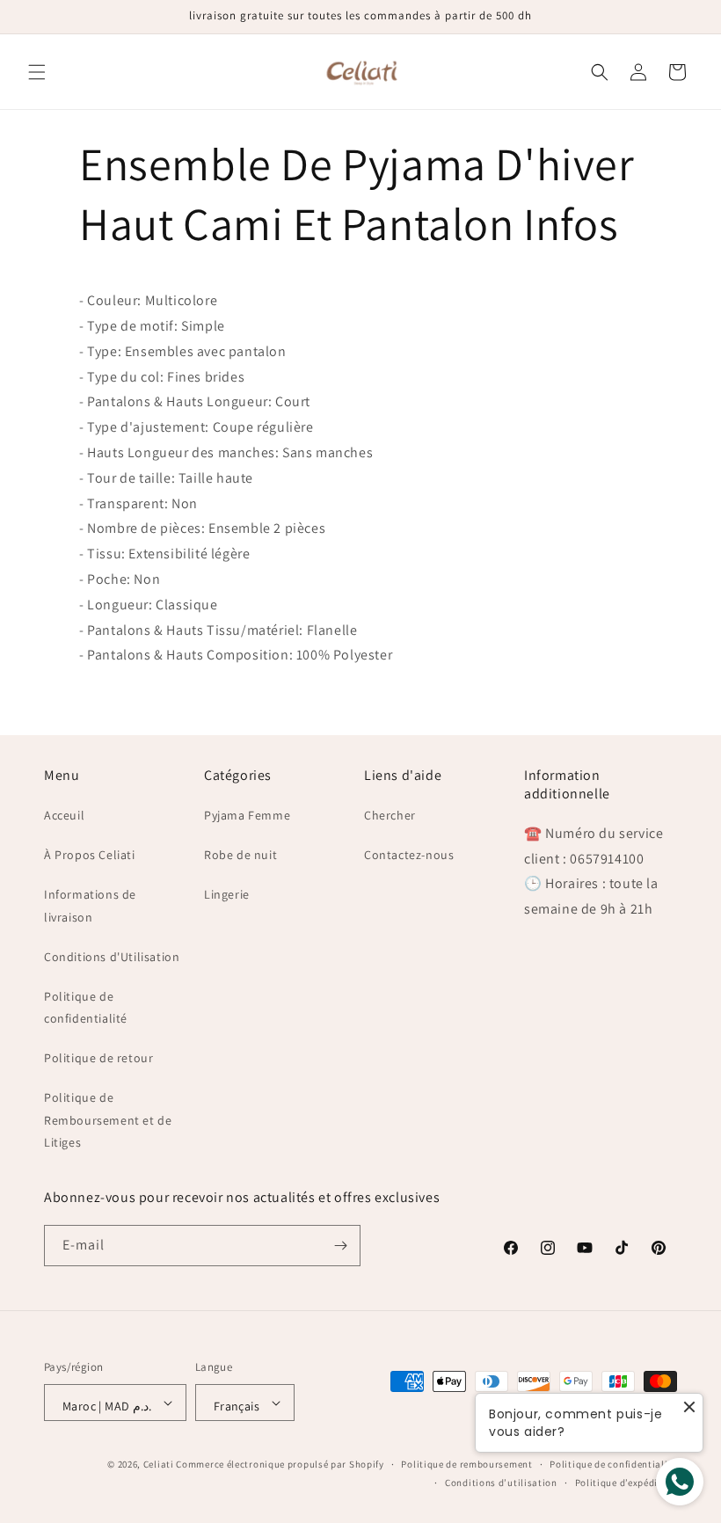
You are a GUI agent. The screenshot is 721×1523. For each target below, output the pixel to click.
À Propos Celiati (89, 855)
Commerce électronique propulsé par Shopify (279, 1464)
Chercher (390, 815)
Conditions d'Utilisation (111, 957)
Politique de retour (98, 1058)
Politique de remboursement (466, 1464)
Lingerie (227, 894)
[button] (37, 72)
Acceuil (64, 815)
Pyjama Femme (247, 815)
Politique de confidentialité (85, 1007)
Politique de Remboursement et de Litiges (107, 1119)
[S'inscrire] (340, 1245)
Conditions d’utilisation (501, 1482)
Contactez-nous (409, 855)
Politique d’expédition (626, 1482)
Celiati (158, 1464)
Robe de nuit (240, 855)
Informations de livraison (90, 905)
